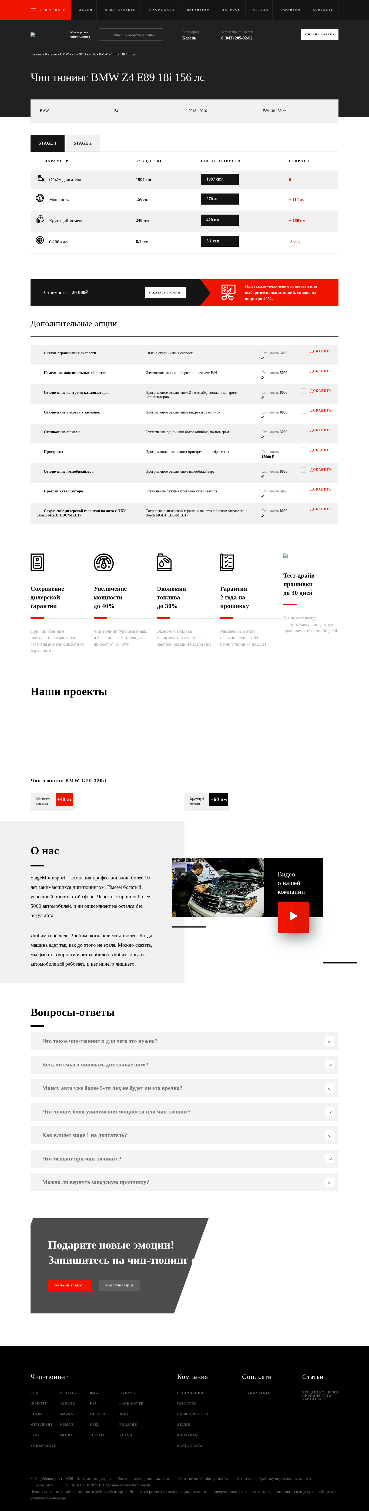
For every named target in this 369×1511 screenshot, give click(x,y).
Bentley (68, 1393)
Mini (123, 1414)
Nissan (66, 1424)
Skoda (66, 1435)
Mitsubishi (41, 1424)
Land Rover (131, 1403)
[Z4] (147, 111)
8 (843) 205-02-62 (237, 38)
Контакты (323, 9)
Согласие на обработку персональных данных (274, 1479)
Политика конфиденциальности (143, 1479)
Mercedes (100, 1414)
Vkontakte (258, 1393)
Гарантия (291, 9)
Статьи (260, 9)
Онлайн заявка (319, 34)
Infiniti (38, 1403)
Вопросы (231, 9)
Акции (85, 9)
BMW (94, 1393)
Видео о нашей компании (291, 883)
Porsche (128, 1424)
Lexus (36, 1414)
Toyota (97, 1435)
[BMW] (73, 111)
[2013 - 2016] (222, 111)
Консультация (119, 1285)
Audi (35, 1393)
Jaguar (67, 1403)
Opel (95, 1424)
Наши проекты (120, 9)
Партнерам (198, 9)
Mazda (66, 1414)
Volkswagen (43, 1445)
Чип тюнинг (53, 10)
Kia (93, 1403)
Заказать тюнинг (165, 292)
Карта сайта (190, 1445)
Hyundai (128, 1393)
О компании (162, 9)
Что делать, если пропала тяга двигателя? (320, 1395)
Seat (35, 1435)
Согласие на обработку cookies (203, 1479)
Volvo (125, 1435)
